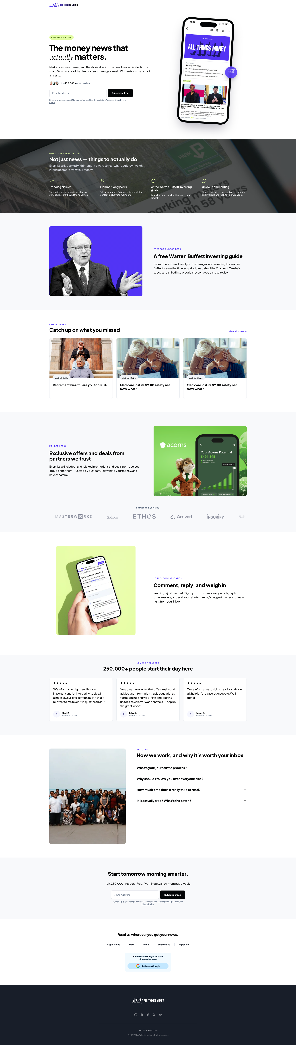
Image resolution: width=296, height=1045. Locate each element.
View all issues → (238, 331)
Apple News (113, 944)
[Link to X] (154, 1014)
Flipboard (184, 944)
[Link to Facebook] (142, 1014)
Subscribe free (120, 92)
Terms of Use (87, 100)
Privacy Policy (148, 904)
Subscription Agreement (105, 100)
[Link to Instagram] (135, 1014)
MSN (131, 944)
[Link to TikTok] (148, 1014)
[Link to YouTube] (160, 1014)
